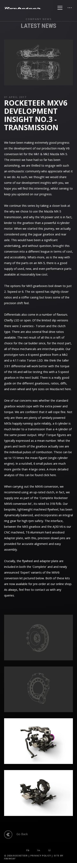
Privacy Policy (40, 855)
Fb (27, 850)
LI (49, 850)
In (38, 850)
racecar (9, 858)
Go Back (22, 834)
